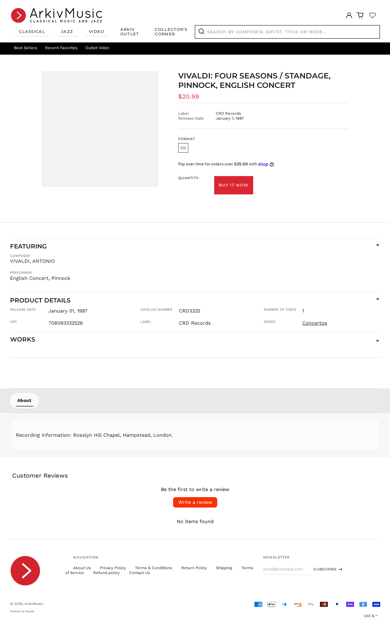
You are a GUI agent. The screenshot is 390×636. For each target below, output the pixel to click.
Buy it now (234, 184)
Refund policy (106, 572)
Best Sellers (25, 47)
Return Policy (194, 568)
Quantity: (189, 178)
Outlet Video (97, 47)
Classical (32, 31)
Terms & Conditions (153, 568)
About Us (82, 568)
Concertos (314, 323)
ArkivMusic (34, 604)
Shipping (224, 568)
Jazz (67, 31)
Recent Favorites (61, 47)
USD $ (369, 616)
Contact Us (139, 572)
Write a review (195, 502)
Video (97, 31)
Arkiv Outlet (129, 32)
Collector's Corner (171, 32)
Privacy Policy (113, 568)
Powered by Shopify (22, 611)
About (24, 400)
